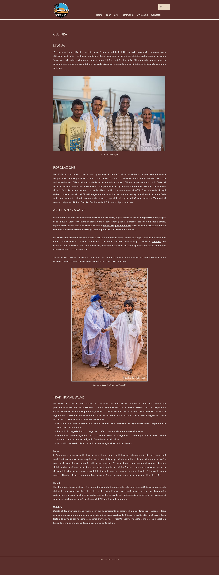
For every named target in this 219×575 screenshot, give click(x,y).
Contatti (156, 14)
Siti (116, 14)
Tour (108, 14)
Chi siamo (142, 14)
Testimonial (127, 14)
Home (99, 14)
